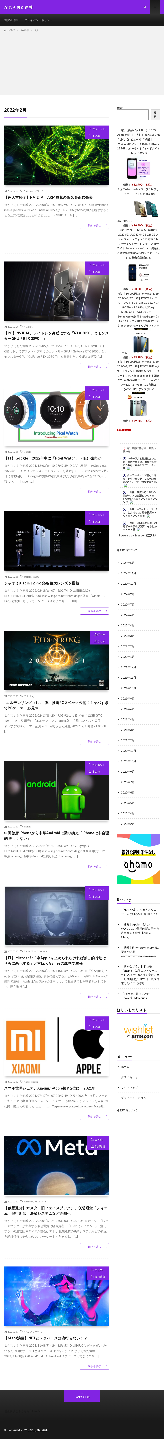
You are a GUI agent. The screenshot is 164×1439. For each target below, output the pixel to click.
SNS (43, 1201)
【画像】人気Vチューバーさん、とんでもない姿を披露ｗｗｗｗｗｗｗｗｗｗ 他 (140, 512)
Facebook (28, 1201)
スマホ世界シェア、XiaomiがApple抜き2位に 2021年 (50, 1088)
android (27, 576)
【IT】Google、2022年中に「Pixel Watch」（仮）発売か (53, 458)
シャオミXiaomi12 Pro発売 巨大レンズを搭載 (41, 583)
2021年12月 (128, 667)
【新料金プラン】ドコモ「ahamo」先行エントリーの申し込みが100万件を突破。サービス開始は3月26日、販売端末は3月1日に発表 (140, 975)
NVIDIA (38, 191)
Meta (37, 1201)
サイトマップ (129, 1087)
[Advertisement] (82, 62)
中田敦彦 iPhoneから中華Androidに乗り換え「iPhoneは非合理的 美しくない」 (56, 836)
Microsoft (42, 951)
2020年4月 (128, 813)
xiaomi (36, 576)
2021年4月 (128, 719)
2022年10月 (128, 583)
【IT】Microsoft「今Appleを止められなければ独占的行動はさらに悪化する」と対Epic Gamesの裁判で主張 (55, 960)
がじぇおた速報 (37, 1430)
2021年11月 (128, 677)
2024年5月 (128, 562)
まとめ (96, 135)
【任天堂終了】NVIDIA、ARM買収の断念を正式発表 (48, 197)
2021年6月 (128, 709)
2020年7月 (128, 782)
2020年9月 (128, 771)
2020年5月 (128, 803)
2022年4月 (128, 625)
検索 (120, 108)
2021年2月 (128, 740)
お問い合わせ (129, 1077)
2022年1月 (128, 656)
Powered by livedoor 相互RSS (137, 535)
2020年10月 (128, 761)
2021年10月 (128, 688)
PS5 (26, 696)
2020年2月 (128, 823)
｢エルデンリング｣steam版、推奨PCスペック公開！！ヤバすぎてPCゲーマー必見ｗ (56, 705)
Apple (27, 951)
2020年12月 (128, 750)
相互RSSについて (127, 550)
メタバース (36, 1331)
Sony (32, 696)
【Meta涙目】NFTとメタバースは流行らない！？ (46, 1338)
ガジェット (98, 129)
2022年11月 (128, 573)
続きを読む (94, 225)
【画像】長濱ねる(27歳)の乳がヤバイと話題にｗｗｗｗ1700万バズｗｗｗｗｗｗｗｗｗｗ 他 (140, 497)
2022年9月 (128, 594)
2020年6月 (128, 792)
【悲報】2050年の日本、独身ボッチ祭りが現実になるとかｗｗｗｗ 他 (140, 526)
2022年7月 (128, 604)
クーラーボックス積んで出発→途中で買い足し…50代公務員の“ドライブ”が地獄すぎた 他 (140, 478)
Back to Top (82, 1396)
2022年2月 (128, 646)
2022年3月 (128, 635)
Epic (33, 951)
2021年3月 (128, 729)
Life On (36, 1411)
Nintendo (28, 191)
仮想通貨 (100, 1146)
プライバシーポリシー (38, 20)
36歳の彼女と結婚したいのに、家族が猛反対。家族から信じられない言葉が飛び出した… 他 (140, 463)
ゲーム (101, 634)
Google (27, 451)
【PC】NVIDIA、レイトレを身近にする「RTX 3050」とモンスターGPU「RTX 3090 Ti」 (56, 336)
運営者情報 (11, 20)
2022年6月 (128, 615)
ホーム (125, 1066)
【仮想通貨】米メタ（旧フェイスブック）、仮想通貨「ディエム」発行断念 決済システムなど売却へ (56, 1210)
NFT (26, 1331)
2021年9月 (128, 698)
